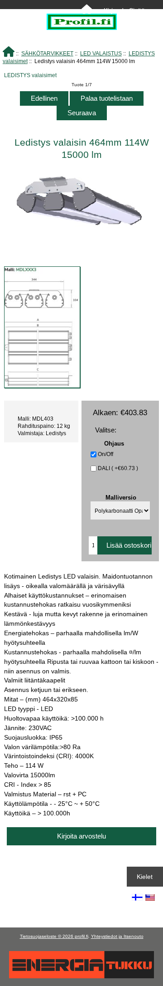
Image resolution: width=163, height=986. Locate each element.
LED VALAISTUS (101, 53)
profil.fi (81, 936)
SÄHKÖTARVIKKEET (47, 53)
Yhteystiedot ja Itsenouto (117, 936)
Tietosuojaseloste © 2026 (47, 936)
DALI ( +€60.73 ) (118, 468)
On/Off (105, 454)
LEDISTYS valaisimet (30, 75)
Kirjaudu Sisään (126, 10)
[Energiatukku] (81, 976)
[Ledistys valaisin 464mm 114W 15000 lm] (42, 327)
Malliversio (120, 497)
